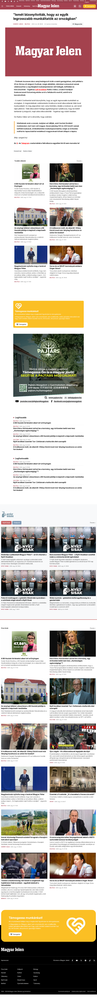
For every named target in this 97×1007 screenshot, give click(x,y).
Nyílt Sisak (35, 6)
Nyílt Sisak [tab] (6, 523)
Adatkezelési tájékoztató (79, 991)
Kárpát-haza (21, 980)
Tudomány (36, 983)
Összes (79, 161)
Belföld (27, 24)
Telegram (25, 143)
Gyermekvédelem (23, 983)
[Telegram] (11, 1)
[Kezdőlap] (48, 6)
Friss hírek (4, 969)
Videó (19, 976)
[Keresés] (80, 6)
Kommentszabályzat (64, 991)
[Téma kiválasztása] (75, 6)
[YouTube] (5, 1)
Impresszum (5, 960)
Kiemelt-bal (17, 151)
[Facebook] (2, 1)
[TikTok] (14, 1)
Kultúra (35, 976)
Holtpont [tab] (17, 523)
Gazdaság (36, 973)
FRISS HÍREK (10, 6)
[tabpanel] (48, 570)
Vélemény (27, 6)
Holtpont (20, 969)
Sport (35, 980)
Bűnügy (35, 969)
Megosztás (78, 24)
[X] (8, 1)
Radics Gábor (27, 151)
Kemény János (18, 24)
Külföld (19, 973)
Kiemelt (18, 6)
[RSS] (17, 1)
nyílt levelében (41, 90)
